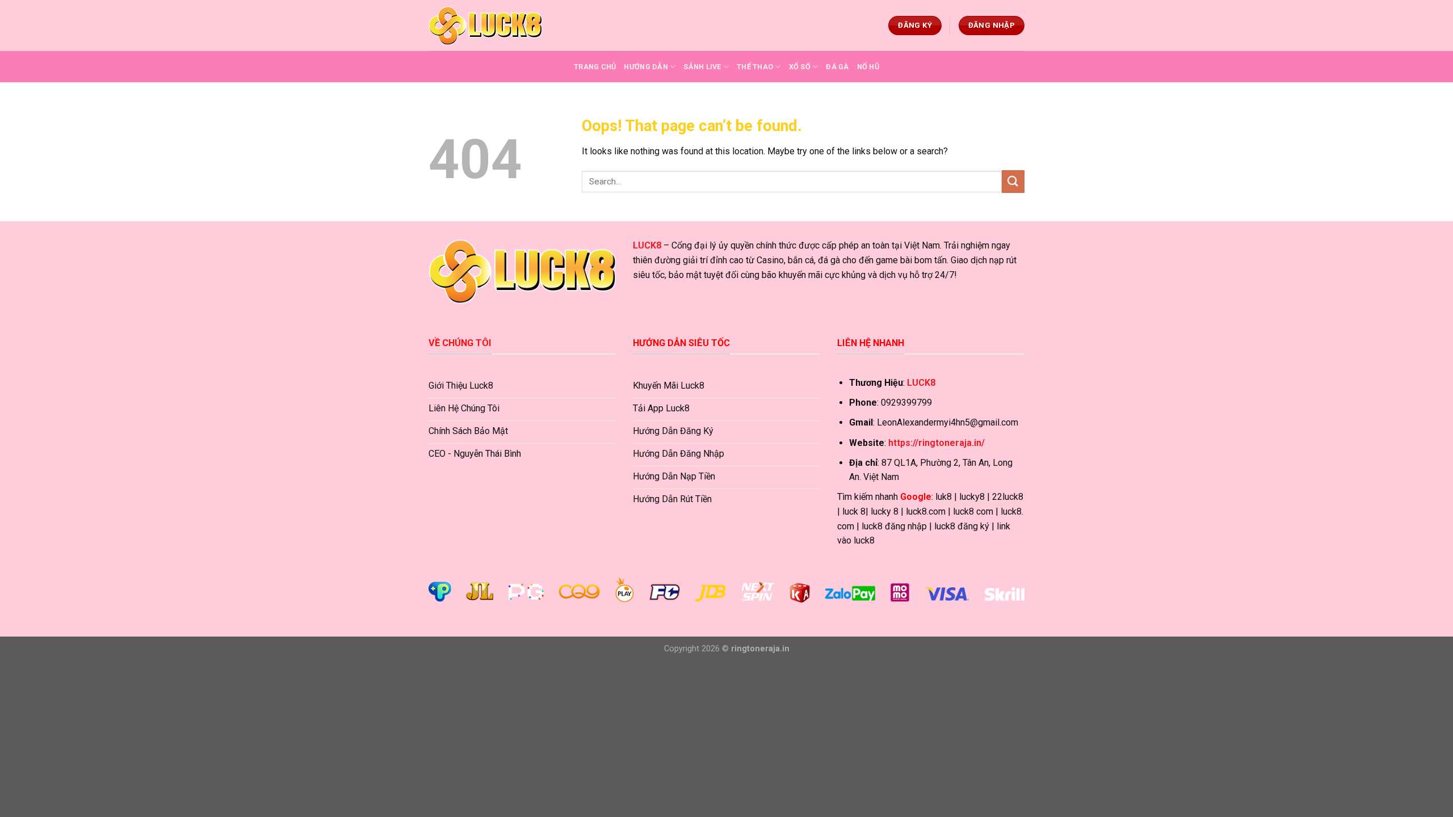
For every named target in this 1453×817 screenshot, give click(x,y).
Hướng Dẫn (645, 66)
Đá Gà (837, 66)
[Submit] (1013, 181)
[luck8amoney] (485, 25)
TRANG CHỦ (595, 66)
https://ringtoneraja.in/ (936, 442)
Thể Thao (755, 66)
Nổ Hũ (868, 66)
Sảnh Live (702, 66)
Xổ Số (800, 66)
